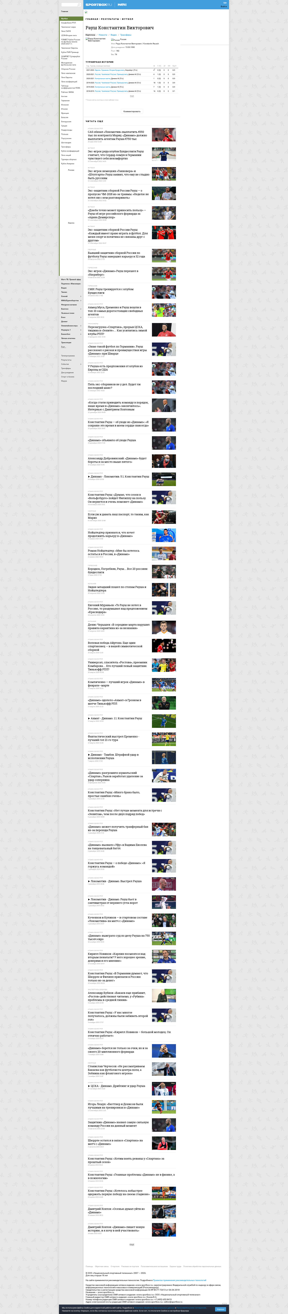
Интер (78, 236)
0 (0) (159, 70)
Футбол (64, 19)
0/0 (173, 70)
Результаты (110, 19)
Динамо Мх (64, 183)
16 (154, 91)
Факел (78, 207)
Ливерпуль (64, 244)
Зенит (78, 183)
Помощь (89, 1266)
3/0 (173, 83)
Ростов (71, 199)
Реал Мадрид (64, 260)
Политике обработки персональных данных (154, 1308)
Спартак (71, 207)
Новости (103, 35)
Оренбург (64, 199)
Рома (71, 260)
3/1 (173, 91)
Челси (78, 260)
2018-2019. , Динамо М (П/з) (113, 91)
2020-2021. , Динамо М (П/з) (113, 74)
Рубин (64, 207)
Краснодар (64, 191)
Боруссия (71, 236)
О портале (115, 1266)
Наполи (71, 252)
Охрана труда (175, 1266)
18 (154, 83)
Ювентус (71, 268)
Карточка (90, 35)
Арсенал (64, 228)
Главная (64, 11)
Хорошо (220, 1309)
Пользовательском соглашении (191, 1308)
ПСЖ (78, 252)
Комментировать (132, 111)
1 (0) (159, 74)
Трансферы (125, 35)
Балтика (78, 175)
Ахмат (71, 175)
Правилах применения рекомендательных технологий (179, 1280)
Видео (114, 35)
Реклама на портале (130, 1266)
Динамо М (71, 183)
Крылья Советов (71, 191)
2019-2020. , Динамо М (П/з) (113, 83)
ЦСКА (71, 215)
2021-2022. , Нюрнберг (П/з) (111, 70)
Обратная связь (102, 1266)
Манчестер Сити (71, 244)
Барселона (64, 236)
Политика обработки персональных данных (202, 1266)
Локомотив (78, 191)
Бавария (78, 228)
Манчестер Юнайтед (78, 244)
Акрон (64, 175)
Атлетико (71, 228)
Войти (224, 6)
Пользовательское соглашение (154, 1266)
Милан (64, 252)
